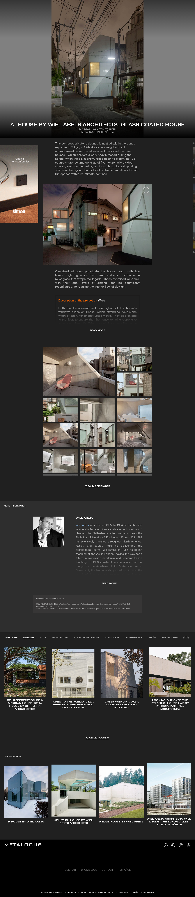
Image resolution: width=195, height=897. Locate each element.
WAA (101, 300)
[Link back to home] (23, 845)
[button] (9, 692)
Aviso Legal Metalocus (91, 892)
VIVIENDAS (28, 637)
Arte (43, 637)
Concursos (112, 637)
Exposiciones (170, 637)
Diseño (152, 637)
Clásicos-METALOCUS (86, 637)
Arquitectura (60, 637)
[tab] (28, 637)
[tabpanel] (97, 692)
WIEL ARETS (84, 518)
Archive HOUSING (97, 738)
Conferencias (133, 637)
